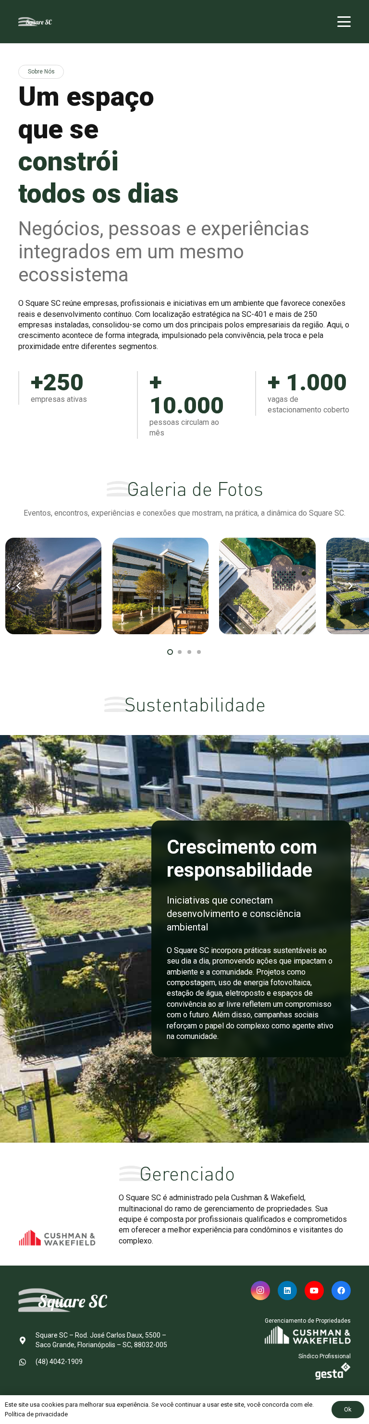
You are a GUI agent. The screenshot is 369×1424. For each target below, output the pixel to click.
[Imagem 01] (53, 586)
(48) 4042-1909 (59, 1361)
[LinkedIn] (287, 1290)
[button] (344, 21)
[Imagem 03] (267, 586)
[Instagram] (260, 1290)
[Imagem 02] (160, 586)
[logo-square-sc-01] (34, 21)
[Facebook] (341, 1290)
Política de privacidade (36, 1414)
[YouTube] (314, 1290)
